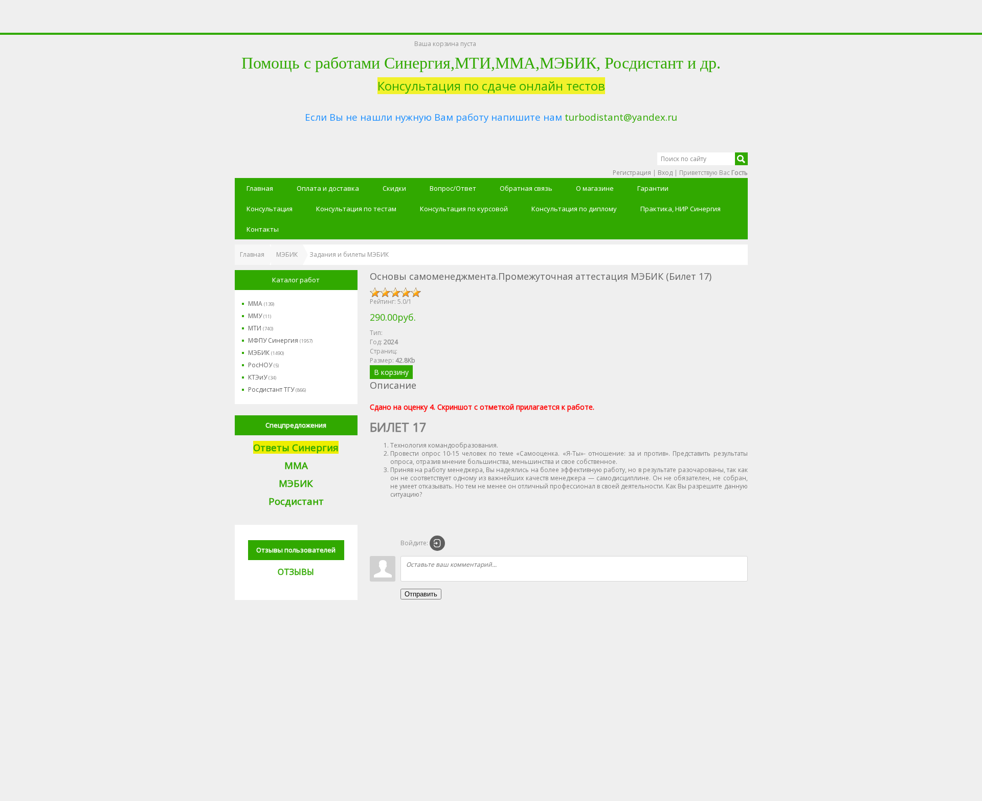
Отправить (421, 594)
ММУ (259, 316)
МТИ (260, 328)
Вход (665, 172)
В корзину (391, 372)
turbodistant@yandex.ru (621, 116)
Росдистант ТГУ (277, 389)
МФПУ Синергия (280, 340)
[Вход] (437, 543)
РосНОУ (263, 365)
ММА (261, 303)
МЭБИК (266, 352)
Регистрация (632, 172)
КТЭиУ (262, 377)
